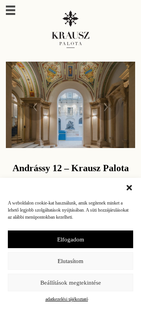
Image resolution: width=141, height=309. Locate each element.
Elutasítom (70, 261)
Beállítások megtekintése (70, 283)
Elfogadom (70, 239)
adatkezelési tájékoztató (66, 299)
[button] (129, 188)
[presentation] (35, 105)
